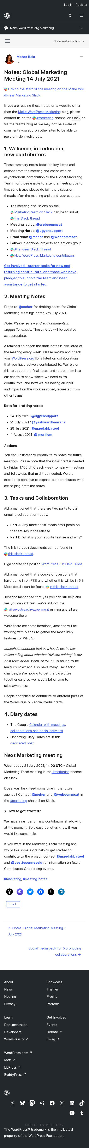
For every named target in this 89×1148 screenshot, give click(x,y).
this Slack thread (27, 218)
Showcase (55, 982)
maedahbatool (45, 428)
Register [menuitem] (81, 4)
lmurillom (43, 434)
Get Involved (56, 1017)
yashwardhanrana (49, 422)
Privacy (10, 1004)
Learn (8, 1017)
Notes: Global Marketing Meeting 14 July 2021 (35, 75)
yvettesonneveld (26, 862)
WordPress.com (18, 1053)
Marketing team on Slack (33, 212)
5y (18, 61)
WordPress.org (23, 358)
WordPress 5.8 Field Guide (62, 564)
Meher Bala (26, 57)
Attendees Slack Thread (32, 249)
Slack (76, 118)
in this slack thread (64, 587)
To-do (13, 904)
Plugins (52, 996)
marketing (12, 879)
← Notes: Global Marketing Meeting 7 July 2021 (37, 931)
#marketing (44, 118)
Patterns (53, 1004)
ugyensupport (49, 231)
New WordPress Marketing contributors (44, 255)
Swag (53, 1039)
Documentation (16, 1025)
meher (36, 237)
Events (52, 1025)
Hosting (10, 996)
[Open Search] (70, 15)
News (8, 989)
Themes (53, 989)
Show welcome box (67, 41)
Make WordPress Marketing (39, 112)
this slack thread (20, 554)
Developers (12, 1032)
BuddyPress (15, 1075)
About (8, 982)
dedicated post (22, 743)
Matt (10, 1060)
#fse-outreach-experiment (28, 609)
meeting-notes (35, 879)
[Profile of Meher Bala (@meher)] (9, 60)
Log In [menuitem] (68, 4)
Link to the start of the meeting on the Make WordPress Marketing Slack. (44, 92)
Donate (54, 1032)
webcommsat (49, 224)
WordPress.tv (16, 1039)
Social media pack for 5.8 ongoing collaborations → (55, 951)
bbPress (12, 1067)
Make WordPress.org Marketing (32, 28)
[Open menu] (82, 15)
